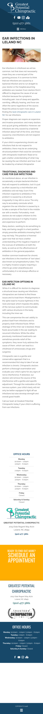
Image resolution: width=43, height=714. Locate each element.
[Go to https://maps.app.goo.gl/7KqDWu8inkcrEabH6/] (27, 18)
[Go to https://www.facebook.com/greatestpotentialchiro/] (14, 18)
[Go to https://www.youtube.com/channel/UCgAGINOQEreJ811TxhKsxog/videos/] (18, 18)
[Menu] (21, 710)
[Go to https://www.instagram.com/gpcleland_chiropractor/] (23, 18)
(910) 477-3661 (21, 23)
